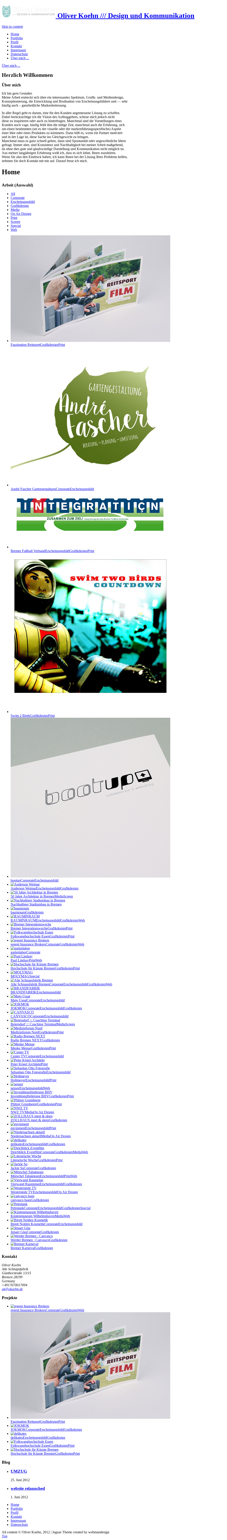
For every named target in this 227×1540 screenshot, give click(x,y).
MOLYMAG (25, 976)
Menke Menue (33, 1048)
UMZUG (19, 1471)
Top (4, 1536)
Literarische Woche (37, 1160)
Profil (14, 1512)
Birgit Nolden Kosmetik (46, 1224)
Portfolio (17, 1508)
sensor (30, 1088)
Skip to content (12, 26)
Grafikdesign (20, 206)
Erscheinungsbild (23, 202)
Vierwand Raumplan (46, 1184)
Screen (15, 222)
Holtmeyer (33, 1080)
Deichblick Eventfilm (49, 1152)
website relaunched (28, 1488)
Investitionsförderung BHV (42, 1096)
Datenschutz (19, 1524)
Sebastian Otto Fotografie (40, 1072)
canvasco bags (30, 1200)
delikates (38, 1144)
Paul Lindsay (26, 960)
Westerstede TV (44, 1192)
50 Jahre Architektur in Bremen (42, 896)
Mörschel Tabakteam (44, 1176)
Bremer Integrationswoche (41, 928)
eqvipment (33, 1128)
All (13, 194)
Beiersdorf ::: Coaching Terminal (43, 1024)
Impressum (18, 1520)
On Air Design (21, 214)
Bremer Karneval (32, 1248)
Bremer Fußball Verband (52, 551)
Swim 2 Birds (33, 715)
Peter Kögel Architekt (29, 1064)
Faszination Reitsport (38, 345)
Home (15, 1504)
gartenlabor (25, 952)
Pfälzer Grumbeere (36, 1104)
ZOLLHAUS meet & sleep (39, 1120)
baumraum (27, 912)
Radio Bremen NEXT (35, 1040)
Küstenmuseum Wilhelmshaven (40, 1216)
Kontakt (16, 1516)
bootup (35, 880)
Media (15, 210)
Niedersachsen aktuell (41, 1136)
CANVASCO (39, 1016)
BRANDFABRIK (36, 992)
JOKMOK (46, 1008)
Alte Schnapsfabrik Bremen (61, 984)
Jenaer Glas (35, 1232)
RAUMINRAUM (48, 920)
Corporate (18, 198)
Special (16, 226)
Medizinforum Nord (37, 1032)
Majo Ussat (38, 1000)
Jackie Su (33, 1168)
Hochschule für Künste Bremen (45, 968)
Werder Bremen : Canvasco (39, 1240)
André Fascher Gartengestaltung (52, 489)
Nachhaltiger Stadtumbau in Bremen (36, 904)
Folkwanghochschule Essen (42, 936)
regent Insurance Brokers (47, 944)
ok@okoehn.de (12, 1289)
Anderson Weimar (44, 888)
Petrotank (50, 1208)
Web (14, 230)
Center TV (37, 1056)
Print (14, 218)
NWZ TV (32, 1112)
